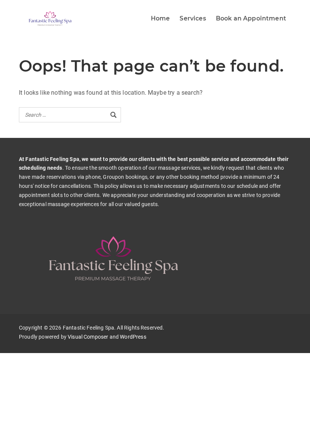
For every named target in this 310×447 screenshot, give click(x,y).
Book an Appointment (251, 18)
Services (193, 18)
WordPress (133, 337)
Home (160, 18)
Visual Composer (88, 337)
